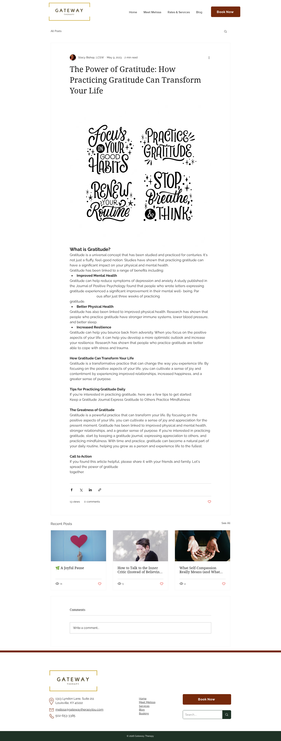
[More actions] (209, 57)
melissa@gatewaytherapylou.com (79, 709)
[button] (225, 31)
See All (226, 523)
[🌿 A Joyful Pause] (78, 545)
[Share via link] (100, 490)
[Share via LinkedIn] (90, 490)
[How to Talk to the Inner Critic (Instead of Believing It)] (140, 545)
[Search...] (226, 714)
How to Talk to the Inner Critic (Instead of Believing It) (140, 570)
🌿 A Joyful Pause (69, 568)
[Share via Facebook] (71, 490)
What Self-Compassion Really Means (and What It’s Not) (199, 570)
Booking (144, 713)
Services (144, 706)
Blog (142, 709)
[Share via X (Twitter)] (81, 490)
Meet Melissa (147, 702)
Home (142, 698)
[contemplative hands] (202, 545)
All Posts (56, 31)
